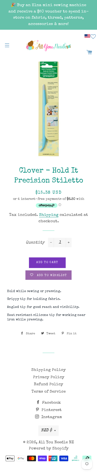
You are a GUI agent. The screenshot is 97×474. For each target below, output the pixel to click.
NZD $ (46, 430)
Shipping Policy (48, 370)
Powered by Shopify (49, 449)
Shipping (48, 215)
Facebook (51, 403)
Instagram (51, 417)
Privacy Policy (48, 377)
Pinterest (51, 410)
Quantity (35, 243)
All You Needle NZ (56, 442)
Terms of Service (49, 392)
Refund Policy (48, 384)
